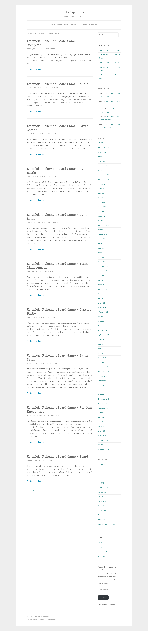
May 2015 (101, 426)
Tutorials (93, 25)
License (74, 25)
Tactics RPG (102, 501)
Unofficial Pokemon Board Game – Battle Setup (57, 357)
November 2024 (103, 179)
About (59, 25)
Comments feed (103, 552)
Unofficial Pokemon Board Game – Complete (53, 43)
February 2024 (103, 211)
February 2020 (103, 275)
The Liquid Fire (74, 12)
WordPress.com (50, 619)
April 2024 (101, 202)
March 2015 (102, 435)
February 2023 (103, 266)
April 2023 (101, 257)
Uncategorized (103, 519)
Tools (100, 515)
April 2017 (101, 353)
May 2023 (101, 253)
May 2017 (101, 349)
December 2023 (103, 221)
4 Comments (50, 271)
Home (53, 25)
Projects (83, 25)
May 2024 (101, 198)
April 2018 (101, 303)
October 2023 (102, 230)
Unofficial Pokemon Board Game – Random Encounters (59, 409)
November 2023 (103, 225)
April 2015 (101, 431)
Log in (100, 543)
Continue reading (35, 69)
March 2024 (102, 207)
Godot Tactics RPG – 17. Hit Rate (109, 62)
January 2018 (102, 317)
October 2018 (102, 294)
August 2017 (102, 339)
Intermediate (102, 492)
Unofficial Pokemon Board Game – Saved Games (58, 128)
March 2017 (102, 358)
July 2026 (101, 143)
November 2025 (103, 147)
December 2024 (103, 175)
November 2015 (103, 399)
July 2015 (101, 417)
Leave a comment (52, 88)
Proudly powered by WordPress (39, 617)
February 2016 (103, 390)
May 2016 (101, 385)
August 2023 (102, 239)
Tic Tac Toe (102, 510)
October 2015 (102, 403)
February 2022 (103, 271)
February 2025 (103, 166)
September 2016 (103, 381)
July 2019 (101, 280)
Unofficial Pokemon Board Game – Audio (57, 84)
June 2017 (101, 344)
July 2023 (101, 243)
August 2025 (102, 152)
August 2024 (102, 189)
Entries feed (102, 547)
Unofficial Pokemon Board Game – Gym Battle (57, 170)
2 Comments (51, 49)
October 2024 (102, 184)
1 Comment (52, 460)
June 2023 (101, 248)
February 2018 (103, 312)
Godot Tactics (103, 487)
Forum (66, 25)
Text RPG (101, 506)
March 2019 (102, 285)
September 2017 (103, 335)
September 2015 (103, 408)
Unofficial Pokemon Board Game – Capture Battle (59, 311)
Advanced (101, 465)
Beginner (101, 469)
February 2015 (103, 440)
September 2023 (103, 234)
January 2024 (102, 216)
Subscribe (103, 597)
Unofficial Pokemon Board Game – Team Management (57, 265)
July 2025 (101, 157)
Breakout (101, 474)
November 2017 (103, 326)
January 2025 (102, 170)
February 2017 (103, 362)
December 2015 (103, 394)
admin (41, 49)
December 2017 (103, 321)
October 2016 (102, 376)
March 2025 (102, 161)
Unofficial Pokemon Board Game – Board (57, 456)
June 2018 (101, 298)
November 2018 (103, 289)
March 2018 (102, 307)
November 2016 (103, 372)
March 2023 (102, 262)
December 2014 (103, 449)
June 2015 (101, 422)
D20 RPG (101, 483)
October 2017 (102, 330)
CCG (99, 478)
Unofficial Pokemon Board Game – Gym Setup (57, 216)
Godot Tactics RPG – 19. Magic (109, 50)
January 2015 (102, 445)
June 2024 (101, 193)
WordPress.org (103, 556)
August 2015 (102, 413)
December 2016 (103, 367)
